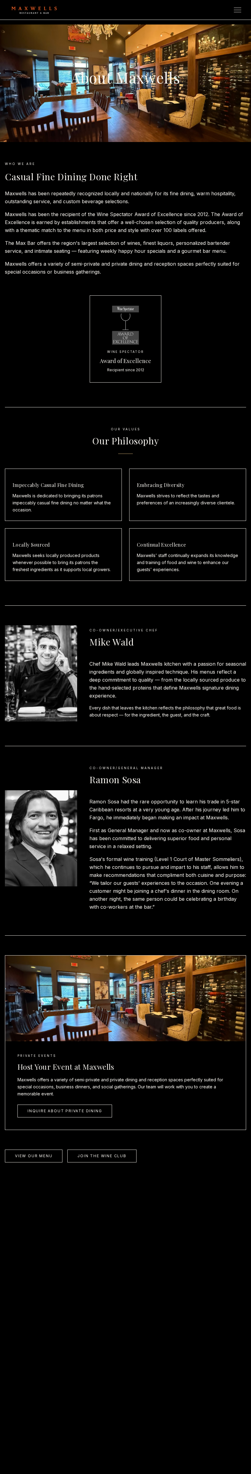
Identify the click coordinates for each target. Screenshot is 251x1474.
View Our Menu (33, 1156)
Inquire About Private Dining (65, 1111)
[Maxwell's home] (34, 9)
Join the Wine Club (101, 1156)
